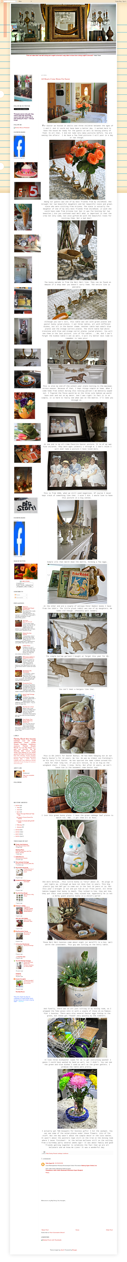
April (18, 812)
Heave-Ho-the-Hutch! (27, 633)
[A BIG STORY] (24, 581)
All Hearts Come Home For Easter (55, 79)
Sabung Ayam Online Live (89, 1165)
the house (31, 739)
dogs (34, 754)
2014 (17, 805)
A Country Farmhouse (22, 944)
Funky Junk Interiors (22, 844)
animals (33, 760)
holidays (60, 1153)
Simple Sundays (20, 744)
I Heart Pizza (26, 645)
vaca (23, 760)
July (18, 807)
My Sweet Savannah (22, 867)
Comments (19, 597)
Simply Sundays (31, 755)
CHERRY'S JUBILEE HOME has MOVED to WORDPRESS (28, 909)
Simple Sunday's (24, 761)
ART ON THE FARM (22, 918)
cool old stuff (29, 740)
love (15, 755)
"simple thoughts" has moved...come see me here (29, 982)
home (26, 742)
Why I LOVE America (28, 758)
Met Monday (21, 755)
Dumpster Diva (27, 683)
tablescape (18, 742)
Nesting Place (20, 849)
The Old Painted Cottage (23, 960)
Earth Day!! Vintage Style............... (28, 695)
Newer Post (45, 1230)
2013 (17, 829)
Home (77, 1230)
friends (55, 1153)
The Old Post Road (21, 893)
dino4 (62, 1250)
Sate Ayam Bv (50, 1163)
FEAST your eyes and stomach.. (25, 748)
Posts (18, 595)
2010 (17, 836)
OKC (20, 760)
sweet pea (17, 762)
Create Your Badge (18, 556)
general (16, 754)
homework (33, 761)
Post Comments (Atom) (57, 1232)
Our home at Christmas (27, 933)
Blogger (74, 1250)
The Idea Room (20, 991)
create (33, 742)
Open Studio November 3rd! (28, 920)
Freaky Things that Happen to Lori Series (25, 751)
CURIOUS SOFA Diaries (23, 880)
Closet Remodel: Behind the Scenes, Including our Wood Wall (28, 964)
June (18, 809)
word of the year (18, 763)
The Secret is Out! (28, 707)
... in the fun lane (20, 956)
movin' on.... (19, 975)
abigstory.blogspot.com (19, 135)
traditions (65, 1153)
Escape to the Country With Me (25, 863)
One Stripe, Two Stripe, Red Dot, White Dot (28, 721)
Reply (47, 1172)
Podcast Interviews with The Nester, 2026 (23, 852)
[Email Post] (44, 1151)
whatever (18, 973)
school (28, 751)
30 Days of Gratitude (25, 754)
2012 (17, 832)
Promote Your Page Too (19, 158)
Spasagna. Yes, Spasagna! (27, 671)
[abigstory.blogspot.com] (19, 156)
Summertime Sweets (21, 858)
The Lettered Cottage (22, 862)
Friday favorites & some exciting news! (29, 870)
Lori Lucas (16, 520)
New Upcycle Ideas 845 (22, 845)
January (19, 827)
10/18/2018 (59, 1163)
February (19, 825)
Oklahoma (28, 760)
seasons (17, 746)
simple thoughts (21, 979)
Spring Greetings (28, 945)
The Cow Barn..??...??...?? (27, 621)
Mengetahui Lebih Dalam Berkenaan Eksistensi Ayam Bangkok (64, 1170)
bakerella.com (20, 856)
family (51, 1153)
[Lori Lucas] (19, 555)
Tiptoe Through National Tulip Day (25, 814)
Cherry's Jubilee (20, 906)
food (22, 739)
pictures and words (19, 757)
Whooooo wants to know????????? (29, 657)
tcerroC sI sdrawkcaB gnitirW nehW (25, 821)
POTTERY (26, 881)
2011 (17, 834)
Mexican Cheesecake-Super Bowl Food (28, 608)
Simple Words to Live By (25, 746)
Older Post (109, 1230)
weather (27, 757)
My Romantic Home (22, 931)
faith (47, 1153)
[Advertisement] (77, 1215)
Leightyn (16, 760)
